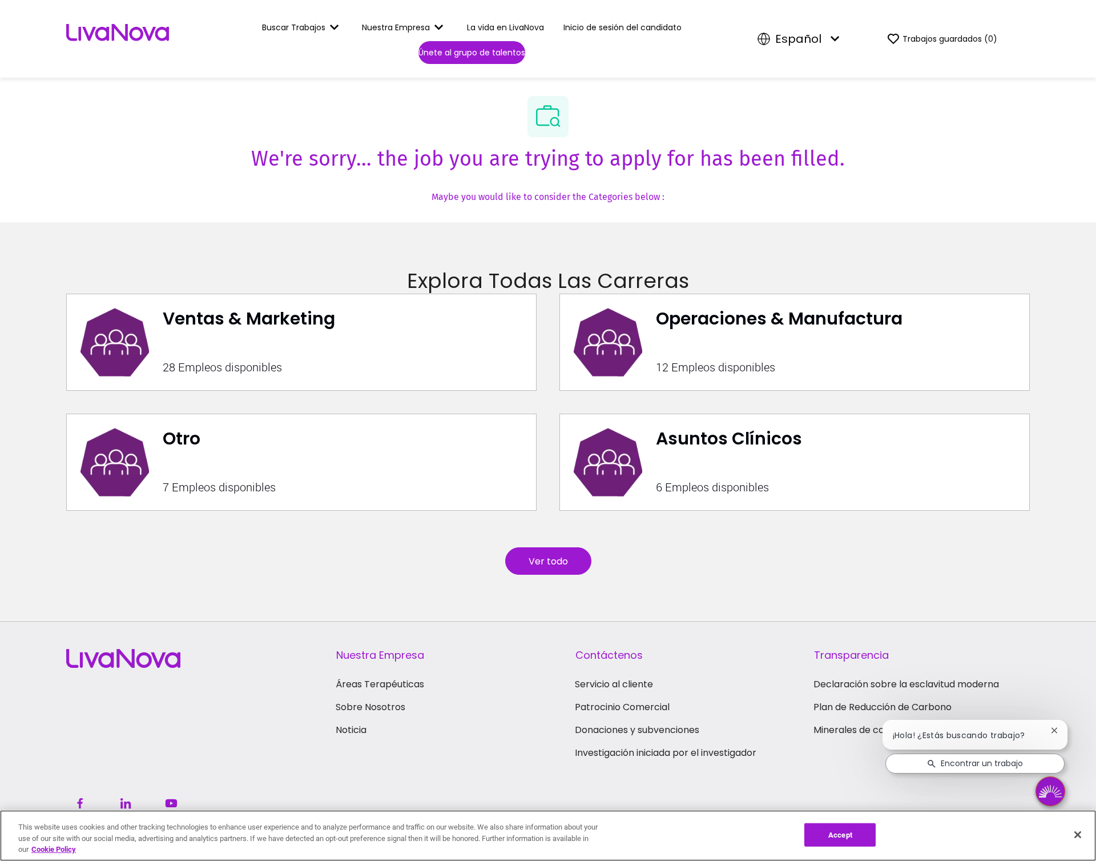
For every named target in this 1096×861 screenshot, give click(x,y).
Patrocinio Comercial (622, 707)
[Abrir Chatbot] (1050, 791)
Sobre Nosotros (370, 707)
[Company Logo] (117, 38)
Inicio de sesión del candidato (622, 27)
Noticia (351, 729)
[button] (548, 561)
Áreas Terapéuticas (380, 684)
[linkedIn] (125, 803)
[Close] (1077, 834)
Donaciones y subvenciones (637, 729)
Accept (840, 834)
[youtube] (171, 803)
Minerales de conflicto (863, 729)
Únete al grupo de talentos (471, 52)
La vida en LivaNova (505, 27)
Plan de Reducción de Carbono (882, 707)
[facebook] (80, 803)
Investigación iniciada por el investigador (665, 752)
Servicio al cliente (614, 684)
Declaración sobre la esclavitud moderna (906, 684)
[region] (548, 835)
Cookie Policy (53, 849)
